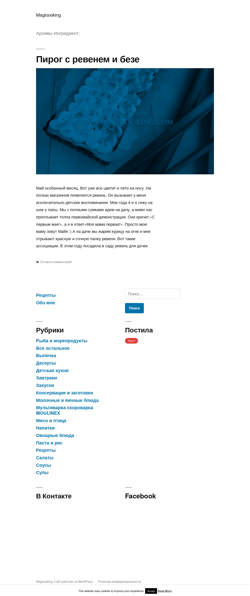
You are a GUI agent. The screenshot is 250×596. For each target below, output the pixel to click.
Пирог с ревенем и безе (87, 58)
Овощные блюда (55, 435)
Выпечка (46, 355)
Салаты (44, 457)
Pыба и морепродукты (61, 340)
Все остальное (53, 348)
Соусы (43, 465)
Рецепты (46, 295)
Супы (42, 472)
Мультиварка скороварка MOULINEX (64, 410)
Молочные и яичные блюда (67, 400)
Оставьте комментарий (56, 262)
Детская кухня (52, 370)
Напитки (45, 427)
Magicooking (48, 15)
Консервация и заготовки (64, 392)
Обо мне (45, 302)
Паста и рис (49, 442)
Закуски (45, 385)
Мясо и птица (51, 420)
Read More (165, 591)
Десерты (46, 363)
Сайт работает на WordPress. (74, 581)
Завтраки (46, 377)
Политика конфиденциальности (119, 581)
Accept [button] (151, 591)
